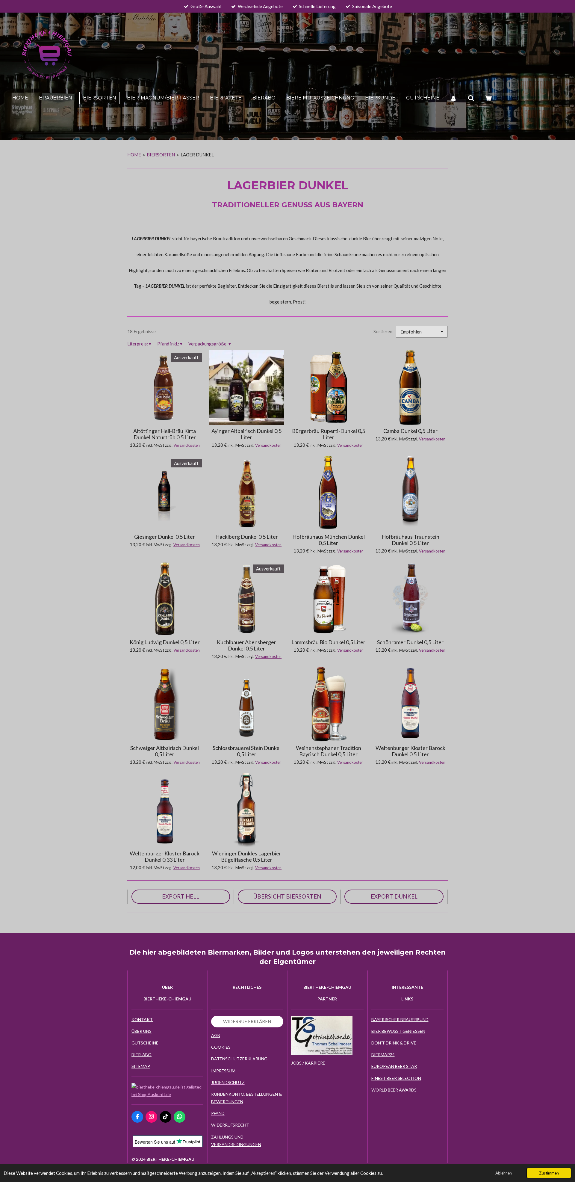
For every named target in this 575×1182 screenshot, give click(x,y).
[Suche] (471, 98)
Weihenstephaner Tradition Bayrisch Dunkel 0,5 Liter (328, 751)
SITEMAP (140, 1066)
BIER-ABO (141, 1054)
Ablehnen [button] (503, 1173)
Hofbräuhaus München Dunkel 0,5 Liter (328, 540)
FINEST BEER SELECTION (396, 1078)
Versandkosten (186, 445)
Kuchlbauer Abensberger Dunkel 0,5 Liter (246, 645)
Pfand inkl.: (169, 343)
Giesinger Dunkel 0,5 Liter (164, 537)
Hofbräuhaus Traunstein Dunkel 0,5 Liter (410, 540)
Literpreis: (139, 343)
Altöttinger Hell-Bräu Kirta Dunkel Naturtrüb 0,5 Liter (164, 434)
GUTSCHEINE (144, 1042)
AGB (215, 1035)
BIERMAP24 (383, 1054)
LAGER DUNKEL (197, 154)
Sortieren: (383, 331)
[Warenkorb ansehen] (488, 98)
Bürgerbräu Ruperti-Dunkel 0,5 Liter (328, 434)
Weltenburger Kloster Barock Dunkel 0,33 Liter (164, 856)
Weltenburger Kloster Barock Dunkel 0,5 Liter (410, 751)
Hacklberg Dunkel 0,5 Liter (246, 537)
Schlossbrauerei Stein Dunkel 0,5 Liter (247, 751)
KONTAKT (142, 1019)
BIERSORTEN (161, 154)
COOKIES (221, 1047)
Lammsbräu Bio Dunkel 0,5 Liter (328, 642)
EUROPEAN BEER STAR (394, 1066)
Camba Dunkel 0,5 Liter (410, 431)
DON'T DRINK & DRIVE (393, 1042)
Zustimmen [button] (549, 1173)
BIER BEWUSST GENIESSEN (398, 1031)
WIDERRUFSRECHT (230, 1124)
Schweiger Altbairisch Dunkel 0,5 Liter (164, 751)
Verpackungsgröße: (209, 343)
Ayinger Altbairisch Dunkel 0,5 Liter (246, 434)
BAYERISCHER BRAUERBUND (400, 1019)
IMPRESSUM (223, 1070)
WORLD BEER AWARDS (394, 1089)
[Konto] (453, 98)
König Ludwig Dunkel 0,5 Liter (165, 642)
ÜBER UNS (141, 1031)
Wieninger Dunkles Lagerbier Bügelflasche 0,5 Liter (246, 856)
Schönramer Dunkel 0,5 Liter (410, 642)
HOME (134, 154)
